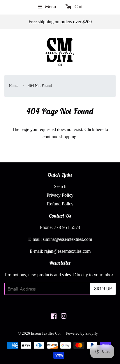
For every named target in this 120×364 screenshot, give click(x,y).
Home (13, 85)
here (99, 129)
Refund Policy (60, 203)
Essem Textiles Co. (46, 333)
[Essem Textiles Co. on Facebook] (54, 316)
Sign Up (103, 288)
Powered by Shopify (82, 333)
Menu (50, 6)
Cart (77, 6)
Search (60, 186)
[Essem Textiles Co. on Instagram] (64, 316)
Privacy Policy (60, 195)
